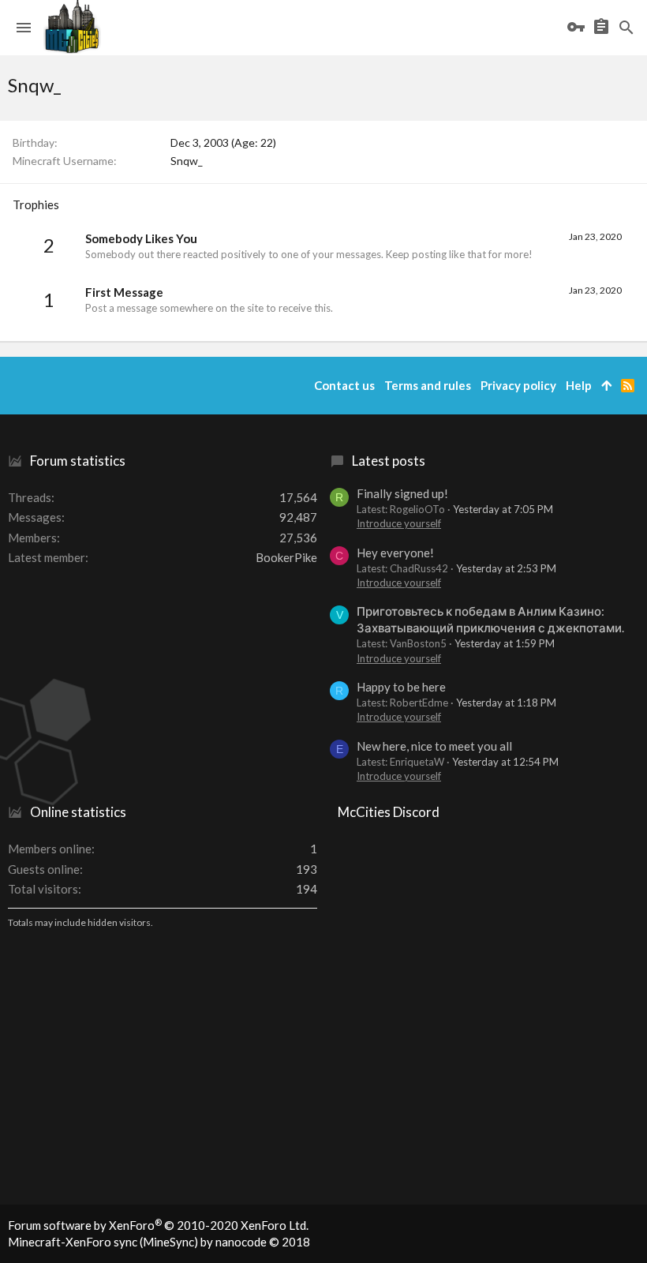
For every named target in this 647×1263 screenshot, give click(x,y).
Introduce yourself (399, 523)
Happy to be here (401, 687)
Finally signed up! (402, 493)
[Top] (606, 386)
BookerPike (286, 557)
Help (579, 385)
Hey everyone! (395, 552)
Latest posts (388, 460)
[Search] (626, 27)
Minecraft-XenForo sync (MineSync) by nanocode (159, 1242)
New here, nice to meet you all (434, 746)
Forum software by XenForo (158, 1225)
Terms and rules (427, 385)
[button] (23, 27)
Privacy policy (518, 385)
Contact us (344, 385)
